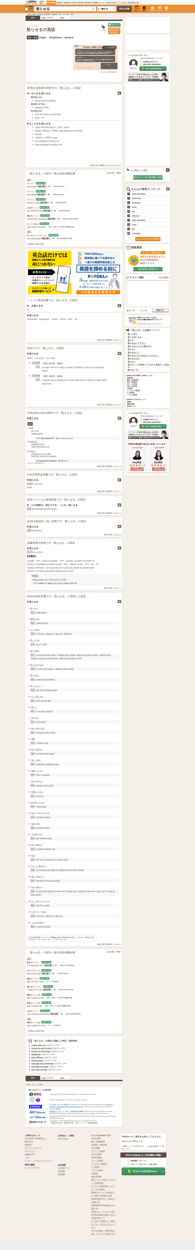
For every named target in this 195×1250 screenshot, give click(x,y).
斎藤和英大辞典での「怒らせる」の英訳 (51, 543)
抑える (39, 781)
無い (65, 580)
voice (82, 380)
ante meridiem (139, 194)
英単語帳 (80, 3)
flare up (59, 633)
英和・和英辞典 (132, 382)
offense (66, 130)
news (43, 438)
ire (28, 309)
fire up (41, 633)
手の (52, 580)
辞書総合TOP (30, 1154)
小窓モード (137, 10)
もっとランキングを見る (148, 238)
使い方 (144, 10)
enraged (56, 880)
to (71, 130)
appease (59, 669)
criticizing (49, 859)
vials (110, 891)
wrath (80, 891)
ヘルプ (27, 1157)
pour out (101, 891)
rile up (88, 367)
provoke (38, 134)
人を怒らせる (36, 834)
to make (45, 367)
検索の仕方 (29, 1141)
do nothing (65, 583)
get (36, 141)
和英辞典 (54, 14)
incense (30, 564)
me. (40, 1006)
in (37, 711)
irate (43, 711)
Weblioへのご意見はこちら (132, 1141)
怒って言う (133, 334)
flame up (50, 633)
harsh (60, 859)
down (95, 655)
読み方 (30, 357)
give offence (37, 1057)
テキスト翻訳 (137, 277)
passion (46, 774)
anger (54, 137)
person (43, 870)
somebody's (43, 141)
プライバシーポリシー (33, 1148)
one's (77, 380)
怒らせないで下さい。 (138, 343)
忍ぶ (38, 675)
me (37, 965)
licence (58, 1109)
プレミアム (153, 10)
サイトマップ (30, 1151)
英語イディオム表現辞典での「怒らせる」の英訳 (56, 499)
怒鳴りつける (36, 792)
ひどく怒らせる (36, 696)
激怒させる (35, 619)
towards (47, 849)
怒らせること (134, 352)
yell (39, 796)
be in (38, 644)
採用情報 (61, 1174)
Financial (136, 203)
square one (40, 100)
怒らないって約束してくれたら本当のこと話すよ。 (149, 366)
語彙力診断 (130, 404)
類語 (62, 17)
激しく (34, 760)
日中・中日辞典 (132, 384)
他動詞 (59, 363)
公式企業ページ (64, 1168)
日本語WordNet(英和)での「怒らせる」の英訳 (54, 413)
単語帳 (129, 402)
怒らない (132, 361)
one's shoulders (58, 380)
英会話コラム (131, 406)
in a (55, 859)
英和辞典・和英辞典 (43, 14)
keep (79, 655)
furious (44, 623)
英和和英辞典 (51, 3)
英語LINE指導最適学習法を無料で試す (114, 31)
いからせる (39, 357)
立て (42, 813)
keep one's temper (67, 658)
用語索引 (102, 165)
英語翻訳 (96, 3)
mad (66, 127)
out (92, 564)
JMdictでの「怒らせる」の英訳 (45, 348)
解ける (39, 845)
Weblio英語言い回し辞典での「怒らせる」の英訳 (56, 521)
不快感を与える (37, 444)
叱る (33, 855)
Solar (134, 224)
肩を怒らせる (36, 97)
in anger (89, 380)
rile (75, 319)
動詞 (45, 363)
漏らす (39, 887)
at (43, 117)
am (133, 211)
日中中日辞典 (96, 1154)
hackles (52, 141)
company (136, 233)
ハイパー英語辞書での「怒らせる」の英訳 (52, 300)
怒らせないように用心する (140, 346)
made (33, 965)
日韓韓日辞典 (96, 1157)
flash (66, 633)
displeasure (41, 446)
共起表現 (73, 3)
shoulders (51, 100)
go (37, 722)
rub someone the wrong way (44, 508)
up (57, 141)
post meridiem (139, 220)
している (38, 770)
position (35, 456)
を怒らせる (37, 110)
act (41, 859)
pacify (41, 753)
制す (38, 651)
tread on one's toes (45, 570)
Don (29, 227)
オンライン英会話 (105, 3)
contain (61, 655)
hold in (42, 658)
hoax (134, 207)
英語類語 (67, 3)
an (50, 114)
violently (49, 764)
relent (41, 849)
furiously (40, 827)
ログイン (159, 10)
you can (57, 583)
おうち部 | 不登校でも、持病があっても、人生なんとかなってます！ (103, 1224)
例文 (44, 17)
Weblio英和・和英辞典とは (35, 1138)
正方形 (34, 454)
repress (41, 655)
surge (40, 926)
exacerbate (32, 319)
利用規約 (28, 1145)
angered (48, 438)
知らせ (64, 438)
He (38, 461)
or (36, 567)
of (97, 564)
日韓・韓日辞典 (132, 386)
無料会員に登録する (147, 269)
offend (38, 130)
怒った (71, 438)
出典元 (92, 165)
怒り (32, 651)
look (59, 114)
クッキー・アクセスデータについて (38, 1160)
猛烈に (34, 823)
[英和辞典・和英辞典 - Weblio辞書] (31, 1)
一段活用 (51, 363)
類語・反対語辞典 (133, 380)
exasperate (44, 319)
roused (39, 817)
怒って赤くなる (135, 337)
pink (70, 319)
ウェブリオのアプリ (32, 1167)
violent (41, 743)
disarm (41, 732)
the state (40, 690)
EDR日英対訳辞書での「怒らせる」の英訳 (52, 474)
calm (40, 669)
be (48, 456)
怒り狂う (35, 718)
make (37, 127)
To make (30, 560)
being (49, 690)
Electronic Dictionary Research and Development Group (81, 1105)
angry (54, 114)
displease (33, 441)
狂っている (39, 802)
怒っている (35, 640)
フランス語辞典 (97, 1160)
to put (80, 564)
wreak (69, 891)
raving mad (41, 806)
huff (44, 644)
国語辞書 (130, 378)
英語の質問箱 (96, 1176)
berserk (42, 722)
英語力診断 (88, 3)
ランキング (110, 165)
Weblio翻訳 (164, 277)
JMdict (66, 1104)
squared (43, 461)
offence (73, 564)
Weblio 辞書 (31, 14)
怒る (38, 629)
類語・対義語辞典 (98, 1141)
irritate (54, 319)
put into (30, 202)
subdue (39, 785)
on (55, 891)
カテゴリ (118, 165)
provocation (36, 238)
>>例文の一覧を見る (35, 243)
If (34, 583)
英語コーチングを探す (119, 3)
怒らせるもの (134, 358)
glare (37, 117)
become (41, 764)
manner (49, 711)
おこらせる (50, 357)
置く (50, 454)
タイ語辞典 (130, 393)
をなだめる (38, 665)
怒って (34, 707)
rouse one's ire (55, 567)
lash (29, 981)
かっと (33, 629)
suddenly (62, 870)
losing (69, 870)
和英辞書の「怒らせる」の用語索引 (34, 1084)
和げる (39, 749)
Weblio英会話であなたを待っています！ (147, 443)
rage (37, 202)
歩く (44, 104)
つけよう (57, 580)
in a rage (45, 905)
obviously (136, 198)
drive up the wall (43, 700)
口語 (60, 127)
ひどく (34, 901)
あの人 (36, 580)
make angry (32, 186)
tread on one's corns (64, 570)
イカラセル (38, 483)
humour (30, 567)
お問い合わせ (63, 1138)
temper (40, 567)
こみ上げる (36, 922)
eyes (44, 383)
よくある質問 (152, 1146)
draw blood (31, 194)
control (103, 655)
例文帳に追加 (40, 183)
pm (133, 229)
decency (135, 216)
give (36, 114)
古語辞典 (130, 388)
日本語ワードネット (56, 1111)
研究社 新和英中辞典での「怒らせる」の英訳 (54, 88)
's (45, 100)
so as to (43, 456)
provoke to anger (40, 1066)
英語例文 (60, 3)
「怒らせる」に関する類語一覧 (35, 463)
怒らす (131, 340)
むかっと (35, 866)
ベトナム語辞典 (132, 395)
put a (29, 1014)
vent (40, 891)
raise (71, 380)
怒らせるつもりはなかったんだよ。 (144, 355)
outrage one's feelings (42, 1063)
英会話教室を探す (134, 3)
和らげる (40, 728)
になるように (42, 454)
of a (37, 870)
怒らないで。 (134, 370)
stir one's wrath (72, 567)
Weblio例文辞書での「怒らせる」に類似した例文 (56, 596)
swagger (38, 107)
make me (36, 998)
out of (40, 1014)
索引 (96, 165)
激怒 (33, 739)
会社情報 (61, 1171)
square (47, 380)
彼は (57, 438)
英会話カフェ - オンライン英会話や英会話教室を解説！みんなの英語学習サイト (103, 1214)
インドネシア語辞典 (133, 390)
